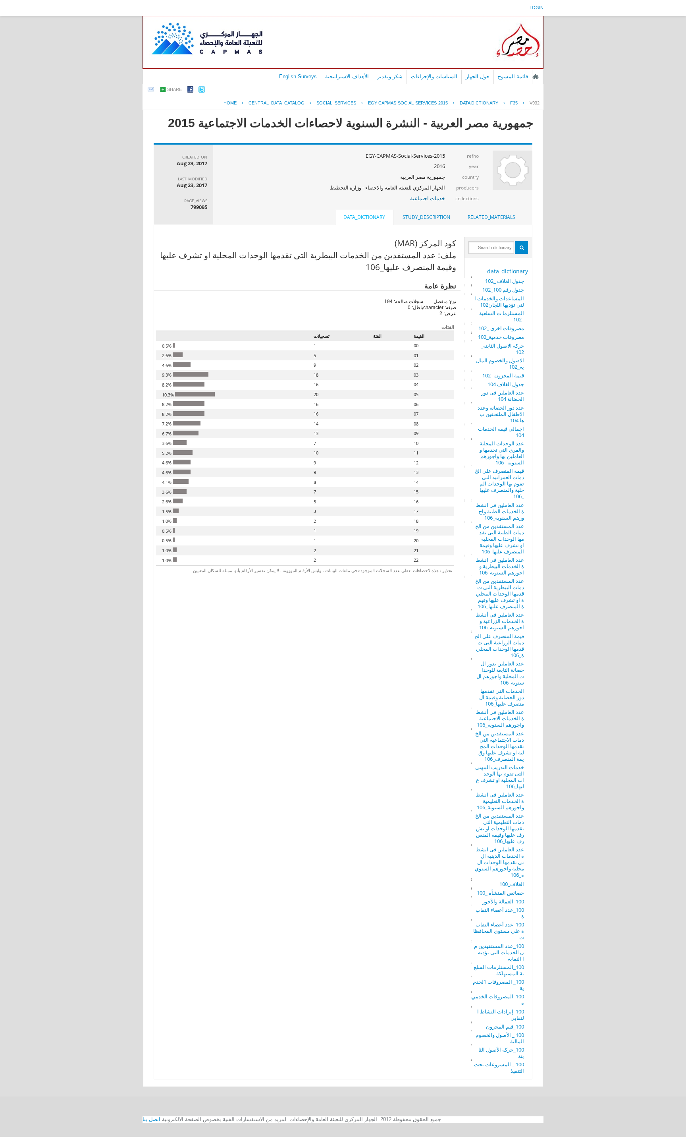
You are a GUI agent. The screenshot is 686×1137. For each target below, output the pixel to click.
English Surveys (298, 76)
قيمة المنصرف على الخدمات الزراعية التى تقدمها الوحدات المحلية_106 (499, 645)
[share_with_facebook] (190, 91)
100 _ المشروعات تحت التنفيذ (499, 1067)
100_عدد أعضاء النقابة (500, 913)
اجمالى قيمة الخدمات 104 (501, 431)
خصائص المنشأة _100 (500, 892)
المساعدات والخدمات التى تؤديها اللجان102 (499, 301)
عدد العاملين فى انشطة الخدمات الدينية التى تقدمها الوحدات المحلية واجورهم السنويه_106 (499, 862)
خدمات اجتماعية (427, 198)
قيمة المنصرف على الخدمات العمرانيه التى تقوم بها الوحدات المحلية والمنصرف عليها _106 (499, 483)
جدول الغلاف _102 (504, 281)
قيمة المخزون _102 (503, 375)
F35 (514, 103)
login (536, 7)
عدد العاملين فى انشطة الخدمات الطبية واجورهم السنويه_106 (500, 511)
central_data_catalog (276, 103)
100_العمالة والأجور (503, 901)
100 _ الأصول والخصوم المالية (500, 1038)
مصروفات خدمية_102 (501, 337)
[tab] (491, 217)
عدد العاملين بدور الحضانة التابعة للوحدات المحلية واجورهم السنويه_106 (500, 673)
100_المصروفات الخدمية (497, 999)
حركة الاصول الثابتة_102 (502, 348)
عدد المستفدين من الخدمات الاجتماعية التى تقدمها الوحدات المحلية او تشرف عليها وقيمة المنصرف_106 (499, 746)
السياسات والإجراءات (434, 76)
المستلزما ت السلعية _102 (501, 316)
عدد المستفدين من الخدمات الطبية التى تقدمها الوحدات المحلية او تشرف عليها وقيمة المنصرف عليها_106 (499, 539)
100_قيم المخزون (505, 1026)
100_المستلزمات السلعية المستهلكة (499, 970)
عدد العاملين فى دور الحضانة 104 (502, 395)
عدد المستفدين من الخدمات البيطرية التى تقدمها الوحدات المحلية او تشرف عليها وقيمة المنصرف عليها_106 (499, 593)
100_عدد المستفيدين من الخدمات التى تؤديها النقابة (499, 952)
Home (230, 103)
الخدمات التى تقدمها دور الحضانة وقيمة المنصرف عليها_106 (501, 697)
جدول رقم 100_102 (503, 289)
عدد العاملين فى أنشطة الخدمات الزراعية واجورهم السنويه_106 (500, 620)
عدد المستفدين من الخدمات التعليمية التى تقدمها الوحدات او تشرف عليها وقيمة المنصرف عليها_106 (499, 828)
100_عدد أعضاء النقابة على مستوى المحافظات (498, 930)
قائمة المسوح (513, 76)
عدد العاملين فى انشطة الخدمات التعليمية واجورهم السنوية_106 (500, 800)
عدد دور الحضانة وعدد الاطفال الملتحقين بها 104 (501, 413)
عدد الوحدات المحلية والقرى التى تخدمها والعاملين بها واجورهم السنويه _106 (502, 453)
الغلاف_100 (511, 884)
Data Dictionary (479, 103)
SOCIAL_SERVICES (336, 103)
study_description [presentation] (426, 217)
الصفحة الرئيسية (535, 76)
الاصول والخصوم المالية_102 (500, 363)
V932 (535, 103)
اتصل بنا (151, 1119)
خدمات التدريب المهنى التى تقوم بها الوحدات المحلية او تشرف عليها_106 (499, 776)
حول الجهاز (477, 76)
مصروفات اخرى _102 (501, 328)
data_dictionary (507, 271)
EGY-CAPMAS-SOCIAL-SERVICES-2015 (408, 103)
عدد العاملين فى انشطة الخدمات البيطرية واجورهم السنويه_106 (500, 566)
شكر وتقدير (390, 76)
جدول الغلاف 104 (506, 384)
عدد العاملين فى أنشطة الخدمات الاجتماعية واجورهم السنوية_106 (500, 718)
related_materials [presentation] (491, 217)
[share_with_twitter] (201, 91)
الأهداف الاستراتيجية (347, 76)
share (174, 89)
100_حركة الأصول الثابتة (501, 1052)
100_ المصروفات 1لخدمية (498, 984)
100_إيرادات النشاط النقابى (500, 1014)
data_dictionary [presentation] (364, 217)
